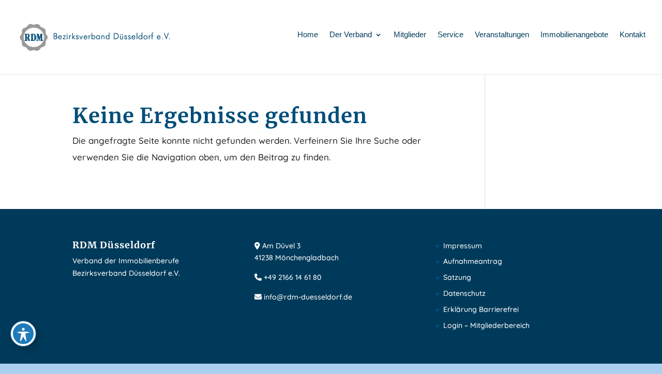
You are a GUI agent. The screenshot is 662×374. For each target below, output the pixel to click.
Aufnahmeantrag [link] (472, 261)
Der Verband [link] (350, 35)
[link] (95, 36)
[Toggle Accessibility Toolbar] (23, 333)
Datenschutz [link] (464, 293)
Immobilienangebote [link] (574, 35)
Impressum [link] (462, 245)
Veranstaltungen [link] (502, 35)
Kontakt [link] (632, 35)
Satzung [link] (457, 277)
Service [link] (450, 35)
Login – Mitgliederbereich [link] (486, 325)
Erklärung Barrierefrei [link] (481, 309)
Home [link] (307, 35)
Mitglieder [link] (410, 35)
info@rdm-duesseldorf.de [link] (308, 297)
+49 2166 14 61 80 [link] (292, 277)
